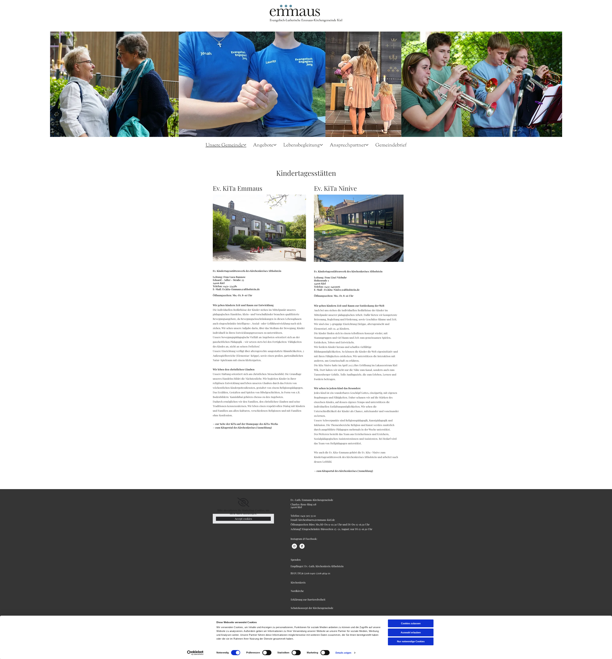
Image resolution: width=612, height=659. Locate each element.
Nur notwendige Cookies (411, 641)
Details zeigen (343, 652)
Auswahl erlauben (411, 632)
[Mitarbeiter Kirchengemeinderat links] (368, 147)
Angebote (263, 145)
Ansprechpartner (347, 145)
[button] (298, 556)
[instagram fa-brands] (294, 546)
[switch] (266, 652)
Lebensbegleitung (301, 145)
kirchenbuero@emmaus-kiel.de (317, 519)
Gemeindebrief (391, 145)
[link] (226, 147)
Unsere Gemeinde (224, 145)
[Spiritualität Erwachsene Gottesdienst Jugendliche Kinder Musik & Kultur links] (276, 147)
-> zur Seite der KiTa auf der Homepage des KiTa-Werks (246, 424)
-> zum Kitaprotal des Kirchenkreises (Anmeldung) (242, 427)
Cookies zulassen (411, 623)
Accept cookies (243, 518)
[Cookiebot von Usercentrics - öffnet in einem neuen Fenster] (195, 652)
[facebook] (302, 546)
